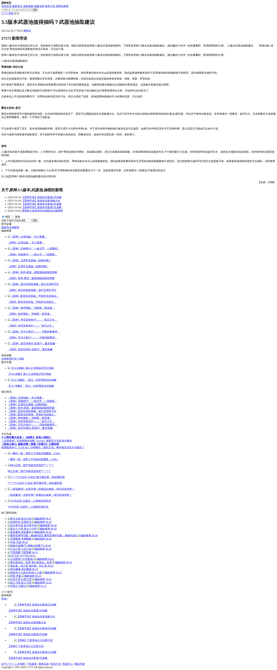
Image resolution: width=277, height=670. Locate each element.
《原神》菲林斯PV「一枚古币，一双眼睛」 (32, 401)
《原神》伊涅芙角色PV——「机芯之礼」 (31, 421)
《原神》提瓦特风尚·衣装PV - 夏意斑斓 (30, 428)
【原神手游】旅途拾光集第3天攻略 (42, 197)
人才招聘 (20, 664)
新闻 (17, 216)
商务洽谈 (44, 664)
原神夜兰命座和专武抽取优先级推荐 (42, 210)
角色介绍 (50, 6)
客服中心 (68, 664)
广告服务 (32, 664)
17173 (4, 13)
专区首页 (6, 6)
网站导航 (80, 664)
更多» (4, 598)
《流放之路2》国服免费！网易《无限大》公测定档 (30, 444)
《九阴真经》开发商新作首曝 (18, 440)
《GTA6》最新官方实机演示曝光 (53, 440)
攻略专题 (39, 6)
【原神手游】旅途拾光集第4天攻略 (42, 204)
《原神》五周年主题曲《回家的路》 (28, 404)
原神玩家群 (62, 6)
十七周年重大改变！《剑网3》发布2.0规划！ (26, 437)
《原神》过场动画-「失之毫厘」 (26, 397)
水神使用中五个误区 (12, 358)
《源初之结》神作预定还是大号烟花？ (62, 447)
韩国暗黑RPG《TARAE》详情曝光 (21, 447)
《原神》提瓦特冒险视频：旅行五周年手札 (32, 411)
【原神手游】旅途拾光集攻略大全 (41, 200)
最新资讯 (17, 6)
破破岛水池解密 (10, 227)
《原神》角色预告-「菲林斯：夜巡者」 (30, 418)
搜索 (35, 10)
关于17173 (7, 664)
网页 (7, 216)
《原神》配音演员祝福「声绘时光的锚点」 (32, 414)
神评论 (27, 30)
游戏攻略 (28, 6)
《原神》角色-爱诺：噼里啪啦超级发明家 (31, 407)
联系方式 (56, 664)
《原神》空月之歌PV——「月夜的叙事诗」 (32, 424)
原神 (10, 13)
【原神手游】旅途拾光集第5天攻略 (42, 207)
